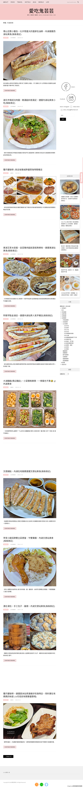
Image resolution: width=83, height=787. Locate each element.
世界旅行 (64, 308)
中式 (62, 310)
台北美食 (65, 324)
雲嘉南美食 (65, 358)
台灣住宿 (64, 314)
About (5, 2)
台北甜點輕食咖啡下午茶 (70, 337)
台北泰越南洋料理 (68, 333)
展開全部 (62, 306)
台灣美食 (64, 318)
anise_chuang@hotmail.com (70, 110)
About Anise (76, 106)
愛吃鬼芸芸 (41, 11)
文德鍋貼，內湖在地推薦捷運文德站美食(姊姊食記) (27, 471)
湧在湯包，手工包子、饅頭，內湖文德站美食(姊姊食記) (29, 606)
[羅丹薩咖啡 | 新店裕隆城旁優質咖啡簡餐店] (29, 190)
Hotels (27, 2)
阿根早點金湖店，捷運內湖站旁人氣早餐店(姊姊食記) (28, 315)
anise (11, 173)
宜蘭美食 (65, 353)
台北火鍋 (66, 335)
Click (81, 177)
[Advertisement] (29, 234)
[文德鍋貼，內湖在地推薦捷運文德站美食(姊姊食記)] (29, 498)
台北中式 (6, 37)
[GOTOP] (46, 785)
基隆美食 (65, 351)
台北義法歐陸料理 (68, 343)
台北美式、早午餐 (68, 341)
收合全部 (68, 306)
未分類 (63, 362)
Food (13, 2)
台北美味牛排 (67, 339)
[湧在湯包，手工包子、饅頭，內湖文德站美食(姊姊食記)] (29, 631)
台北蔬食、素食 (68, 345)
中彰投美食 (65, 320)
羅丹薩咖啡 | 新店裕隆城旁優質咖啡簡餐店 (22, 170)
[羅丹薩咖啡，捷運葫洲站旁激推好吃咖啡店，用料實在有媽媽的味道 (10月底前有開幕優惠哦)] (29, 721)
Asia (34, 2)
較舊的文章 (8, 756)
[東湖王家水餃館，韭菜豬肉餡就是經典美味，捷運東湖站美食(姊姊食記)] (29, 276)
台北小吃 (6, 106)
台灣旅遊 (64, 316)
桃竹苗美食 (65, 355)
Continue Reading (10, 90)
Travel (19, 2)
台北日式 (66, 331)
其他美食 (65, 322)
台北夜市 (66, 327)
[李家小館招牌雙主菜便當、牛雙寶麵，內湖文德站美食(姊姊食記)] (29, 567)
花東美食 (65, 356)
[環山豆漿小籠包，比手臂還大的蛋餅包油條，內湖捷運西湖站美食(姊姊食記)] (29, 60)
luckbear (13, 37)
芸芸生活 (64, 364)
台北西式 (66, 347)
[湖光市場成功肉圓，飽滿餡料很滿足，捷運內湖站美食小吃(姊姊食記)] (29, 129)
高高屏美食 (65, 360)
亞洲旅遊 (64, 312)
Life (47, 2)
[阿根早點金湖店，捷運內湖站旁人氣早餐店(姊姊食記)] (29, 341)
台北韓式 (66, 349)
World (41, 2)
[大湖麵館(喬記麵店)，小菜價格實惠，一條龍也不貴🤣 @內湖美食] (29, 409)
